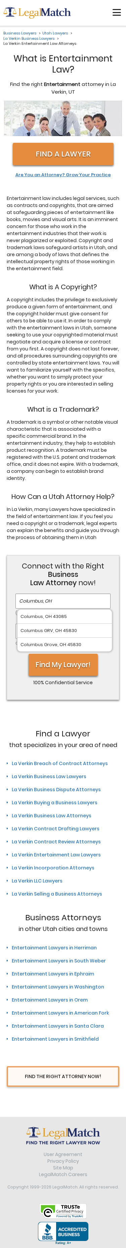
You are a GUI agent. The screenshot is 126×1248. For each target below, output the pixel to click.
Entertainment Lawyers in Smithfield (55, 1039)
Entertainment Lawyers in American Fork (60, 1013)
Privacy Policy (63, 1161)
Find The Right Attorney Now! (63, 1076)
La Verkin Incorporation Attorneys (53, 867)
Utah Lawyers (55, 33)
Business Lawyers (19, 33)
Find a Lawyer (63, 154)
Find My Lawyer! (63, 664)
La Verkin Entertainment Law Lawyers (56, 854)
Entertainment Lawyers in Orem (50, 1000)
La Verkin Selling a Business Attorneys (57, 894)
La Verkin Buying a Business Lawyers (54, 802)
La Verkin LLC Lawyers (37, 880)
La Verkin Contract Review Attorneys (56, 841)
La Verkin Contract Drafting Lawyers (55, 828)
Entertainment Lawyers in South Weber (59, 960)
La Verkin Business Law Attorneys (51, 815)
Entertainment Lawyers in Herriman (54, 947)
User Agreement (63, 1154)
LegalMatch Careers (63, 1174)
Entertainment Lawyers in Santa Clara (58, 1026)
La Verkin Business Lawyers (28, 38)
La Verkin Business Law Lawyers (49, 776)
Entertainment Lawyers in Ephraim (53, 973)
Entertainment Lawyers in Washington (58, 986)
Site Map (63, 1167)
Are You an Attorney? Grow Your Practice (63, 175)
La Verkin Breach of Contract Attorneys (60, 763)
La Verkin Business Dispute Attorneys (56, 789)
